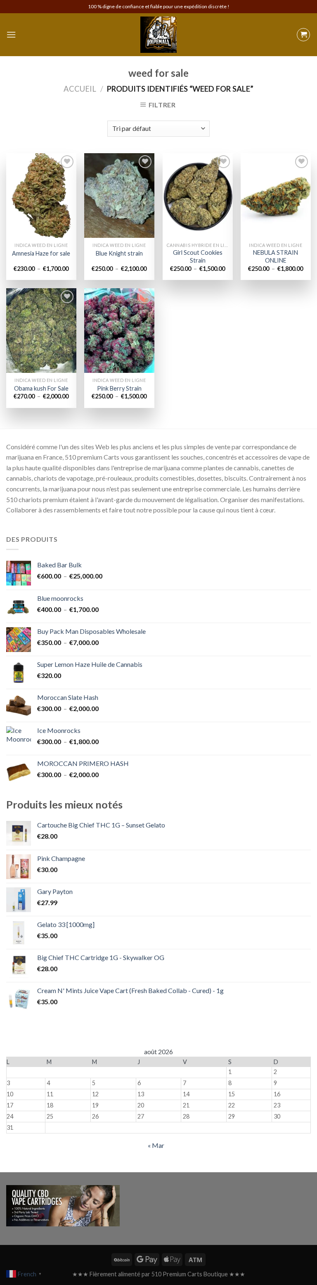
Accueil (80, 88)
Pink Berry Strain (119, 388)
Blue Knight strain (119, 253)
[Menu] (11, 34)
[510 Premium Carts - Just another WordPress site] (158, 34)
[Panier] (303, 34)
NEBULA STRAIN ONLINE (275, 256)
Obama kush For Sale (41, 388)
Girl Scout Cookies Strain (197, 256)
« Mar (156, 1145)
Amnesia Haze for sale (41, 253)
